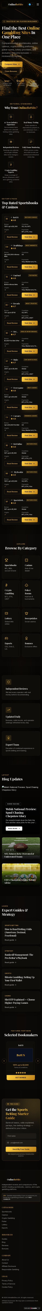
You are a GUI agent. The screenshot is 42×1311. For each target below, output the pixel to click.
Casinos (5, 1215)
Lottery (4, 1225)
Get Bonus (20, 1078)
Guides (4, 1239)
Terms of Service (8, 1284)
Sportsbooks (7, 1212)
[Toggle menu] (37, 4)
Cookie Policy (7, 1287)
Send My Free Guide (21, 1149)
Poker (4, 1221)
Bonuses (5, 1249)
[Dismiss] (39, 1308)
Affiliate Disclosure (9, 1266)
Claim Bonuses (11, 71)
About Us (5, 1260)
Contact (5, 1263)
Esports (5, 1228)
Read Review (12, 237)
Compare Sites (11, 64)
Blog (3, 1242)
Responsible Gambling (10, 1269)
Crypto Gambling (8, 1218)
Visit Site (28, 237)
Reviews (5, 1245)
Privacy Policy (7, 1281)
